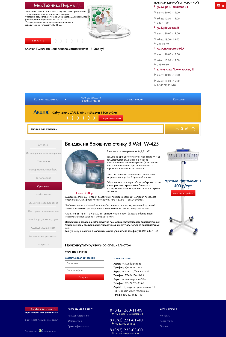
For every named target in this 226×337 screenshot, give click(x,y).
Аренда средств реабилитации (91, 98)
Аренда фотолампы (78, 326)
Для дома (43, 144)
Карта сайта (166, 320)
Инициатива (50, 331)
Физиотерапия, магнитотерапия (43, 152)
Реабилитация (43, 194)
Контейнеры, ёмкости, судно (43, 219)
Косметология (43, 177)
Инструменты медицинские (43, 210)
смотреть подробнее (111, 118)
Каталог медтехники (46, 99)
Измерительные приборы (43, 169)
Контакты (179, 99)
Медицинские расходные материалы (43, 240)
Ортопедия (43, 186)
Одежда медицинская (43, 227)
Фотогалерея (135, 99)
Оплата (164, 326)
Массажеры (43, 161)
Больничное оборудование (43, 202)
